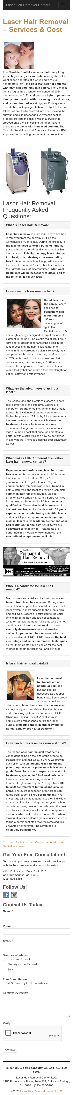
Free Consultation (15, 979)
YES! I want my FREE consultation (27, 983)
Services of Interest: (16, 955)
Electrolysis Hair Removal (22, 964)
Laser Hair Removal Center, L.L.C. (41, 1091)
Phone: (7, 926)
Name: (8, 911)
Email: (8, 940)
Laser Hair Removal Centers (28, 5)
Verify (6, 1023)
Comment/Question (16, 992)
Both (10, 969)
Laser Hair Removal (18, 959)
